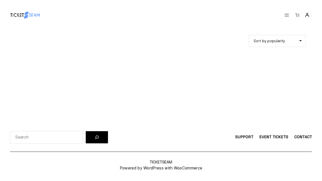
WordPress (153, 168)
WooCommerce (188, 168)
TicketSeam (161, 162)
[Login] (307, 15)
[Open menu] (287, 15)
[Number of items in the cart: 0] (297, 15)
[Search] (97, 137)
